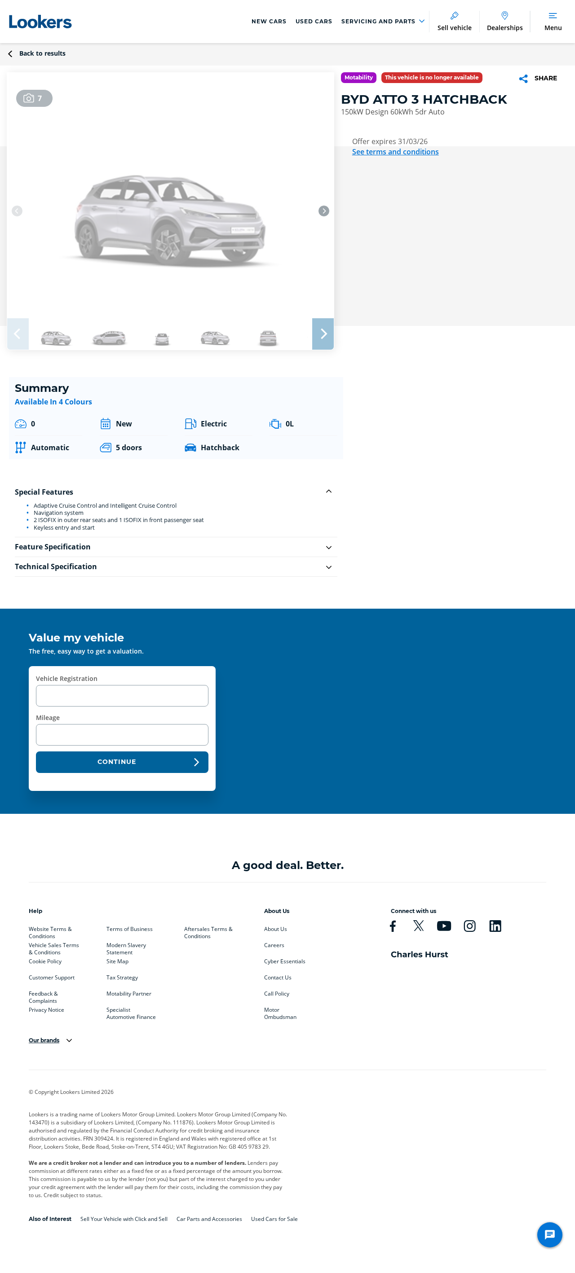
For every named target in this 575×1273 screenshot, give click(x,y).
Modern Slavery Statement (126, 947)
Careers (274, 945)
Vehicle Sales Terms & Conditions (54, 947)
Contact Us (278, 977)
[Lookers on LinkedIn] (495, 926)
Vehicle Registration (66, 678)
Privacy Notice (46, 1010)
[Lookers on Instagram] (469, 926)
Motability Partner (128, 993)
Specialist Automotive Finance (131, 1011)
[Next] (324, 211)
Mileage (48, 717)
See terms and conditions (395, 152)
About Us (275, 929)
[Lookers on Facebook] (392, 926)
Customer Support (52, 977)
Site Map (117, 961)
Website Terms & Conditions (50, 931)
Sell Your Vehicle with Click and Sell (124, 1219)
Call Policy (276, 993)
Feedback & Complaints (43, 995)
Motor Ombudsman (280, 1011)
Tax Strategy (122, 977)
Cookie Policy (45, 961)
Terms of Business (129, 929)
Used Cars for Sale (274, 1219)
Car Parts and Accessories (209, 1219)
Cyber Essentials (284, 961)
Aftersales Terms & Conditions (208, 931)
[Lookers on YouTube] (444, 926)
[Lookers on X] (418, 926)
